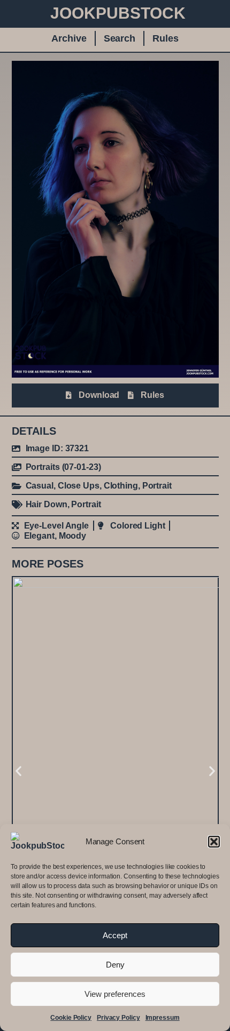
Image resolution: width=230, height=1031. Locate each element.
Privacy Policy (118, 1017)
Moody (73, 535)
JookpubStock (118, 13)
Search (119, 38)
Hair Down (46, 504)
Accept (115, 935)
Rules (165, 38)
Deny (115, 964)
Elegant (39, 535)
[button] (214, 841)
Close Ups (78, 485)
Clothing (121, 485)
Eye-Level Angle (56, 525)
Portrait (157, 485)
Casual (39, 485)
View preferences (115, 993)
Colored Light (137, 525)
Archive (68, 38)
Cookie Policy (70, 1017)
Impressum (162, 1017)
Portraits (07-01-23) (63, 466)
